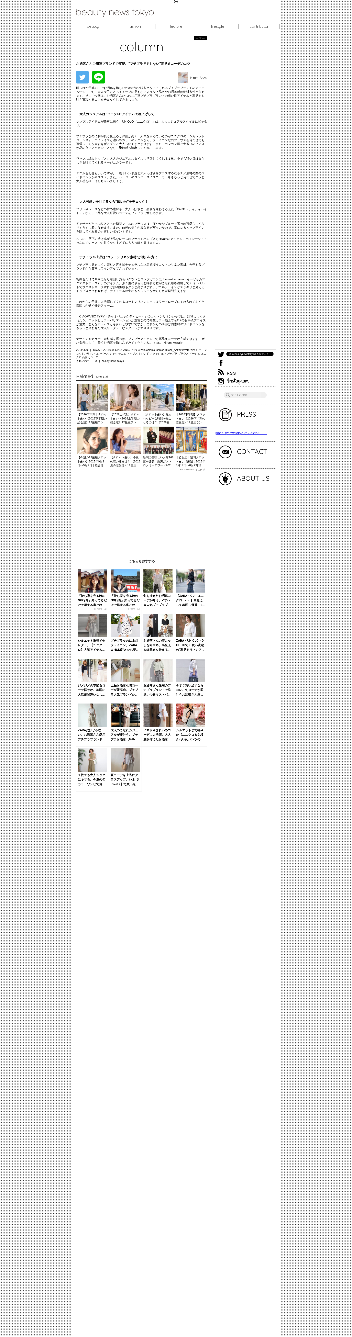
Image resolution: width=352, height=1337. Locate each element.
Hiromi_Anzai (173, 349)
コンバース (103, 353)
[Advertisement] (141, 512)
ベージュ (195, 353)
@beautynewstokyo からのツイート (241, 433)
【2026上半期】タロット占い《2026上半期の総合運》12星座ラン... (125, 418)
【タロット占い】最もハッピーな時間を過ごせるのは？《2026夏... (157, 418)
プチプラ (172, 353)
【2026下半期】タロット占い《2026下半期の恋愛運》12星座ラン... (190, 418)
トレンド (144, 353)
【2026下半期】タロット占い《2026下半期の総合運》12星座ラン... (92, 418)
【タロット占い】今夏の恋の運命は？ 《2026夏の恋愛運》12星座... (125, 461)
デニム (122, 353)
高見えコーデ (90, 357)
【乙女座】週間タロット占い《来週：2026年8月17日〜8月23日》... (190, 461)
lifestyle (217, 26)
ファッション (158, 353)
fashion (134, 26)
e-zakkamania (147, 349)
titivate (186, 349)
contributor (259, 26)
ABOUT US (253, 478)
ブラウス (183, 353)
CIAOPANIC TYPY (126, 349)
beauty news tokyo (113, 360)
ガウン (194, 349)
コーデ (203, 349)
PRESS (246, 414)
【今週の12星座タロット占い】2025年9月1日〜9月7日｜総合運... (91, 461)
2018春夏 (109, 349)
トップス (133, 353)
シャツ (114, 353)
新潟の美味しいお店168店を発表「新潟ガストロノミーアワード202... (158, 461)
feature (176, 26)
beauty (93, 26)
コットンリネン (86, 353)
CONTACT (252, 451)
